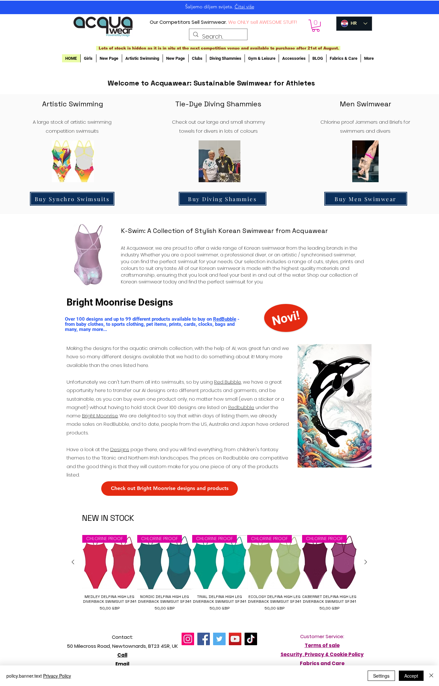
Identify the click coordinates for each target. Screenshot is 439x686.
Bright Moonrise (100, 415)
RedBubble (224, 319)
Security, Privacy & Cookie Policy (322, 654)
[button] (316, 26)
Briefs (396, 122)
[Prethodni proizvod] (73, 562)
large (212, 122)
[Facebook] (203, 639)
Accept (411, 676)
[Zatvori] (431, 676)
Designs (119, 449)
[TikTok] (251, 639)
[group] (219, 575)
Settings (381, 676)
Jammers (366, 122)
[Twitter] (219, 639)
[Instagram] (188, 639)
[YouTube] (235, 639)
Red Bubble (227, 382)
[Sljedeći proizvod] (366, 562)
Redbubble (241, 407)
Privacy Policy (57, 676)
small (236, 122)
